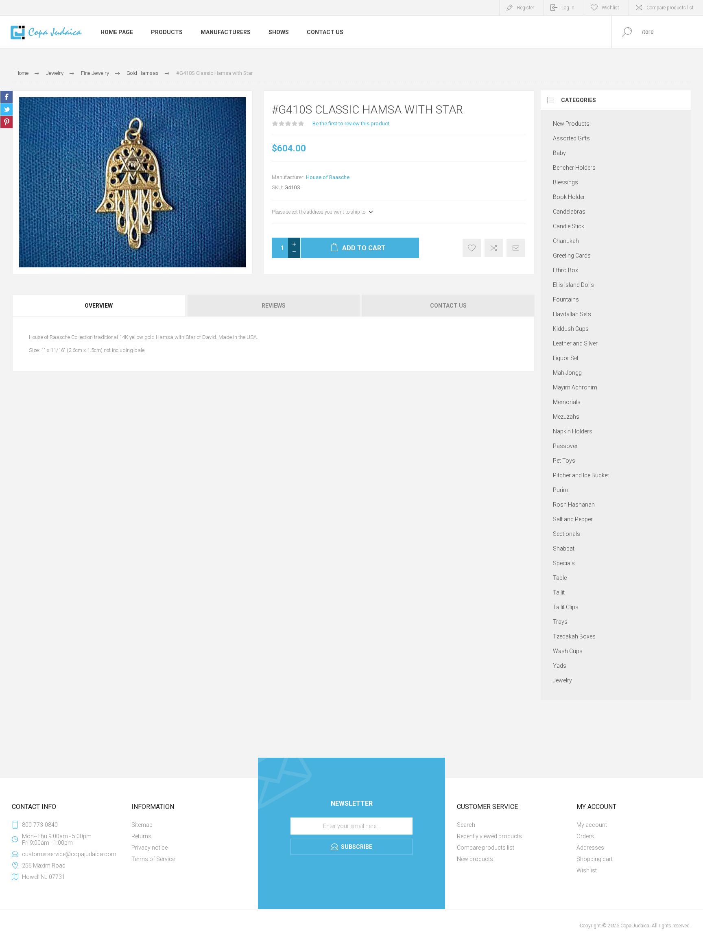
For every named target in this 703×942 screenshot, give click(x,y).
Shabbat (563, 548)
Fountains (566, 299)
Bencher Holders (574, 167)
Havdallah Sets (572, 314)
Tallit (559, 592)
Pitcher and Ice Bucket (581, 475)
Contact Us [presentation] (448, 305)
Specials (564, 563)
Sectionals (566, 534)
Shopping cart (594, 859)
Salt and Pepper (573, 519)
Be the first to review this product (350, 123)
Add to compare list (494, 248)
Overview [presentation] (99, 305)
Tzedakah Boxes (574, 636)
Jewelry (562, 680)
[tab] (99, 306)
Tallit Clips (566, 607)
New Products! (572, 123)
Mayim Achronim (575, 387)
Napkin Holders (572, 431)
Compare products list (670, 8)
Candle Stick (568, 226)
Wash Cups (568, 651)
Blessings (565, 182)
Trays (560, 622)
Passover (565, 446)
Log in (567, 8)
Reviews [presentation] (274, 305)
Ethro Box (565, 270)
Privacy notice (149, 847)
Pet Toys (564, 460)
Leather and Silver (575, 343)
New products (475, 859)
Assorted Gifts (571, 138)
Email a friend (516, 248)
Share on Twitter (6, 109)
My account (591, 825)
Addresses (590, 847)
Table (560, 578)
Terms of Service (153, 859)
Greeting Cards (572, 255)
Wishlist (586, 870)
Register (525, 8)
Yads (559, 665)
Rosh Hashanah (574, 504)
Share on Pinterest (6, 122)
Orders (585, 836)
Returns (141, 836)
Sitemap (142, 825)
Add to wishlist (472, 248)
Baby (559, 153)
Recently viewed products (489, 836)
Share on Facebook (6, 97)
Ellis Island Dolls (573, 285)
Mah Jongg (567, 372)
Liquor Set (566, 358)
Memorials (567, 402)
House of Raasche (327, 177)
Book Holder (569, 197)
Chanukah (566, 241)
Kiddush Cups (571, 329)
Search (466, 825)
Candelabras (569, 211)
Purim (560, 490)
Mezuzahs (566, 416)
